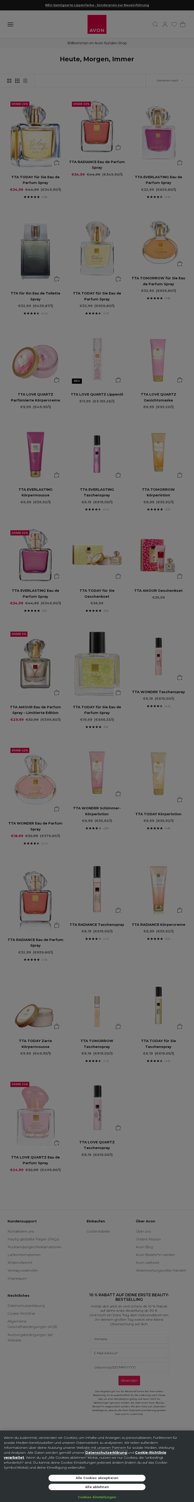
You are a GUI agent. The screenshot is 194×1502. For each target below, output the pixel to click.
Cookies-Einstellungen (97, 1497)
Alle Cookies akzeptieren (97, 1478)
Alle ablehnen (97, 1487)
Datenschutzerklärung (106, 1452)
